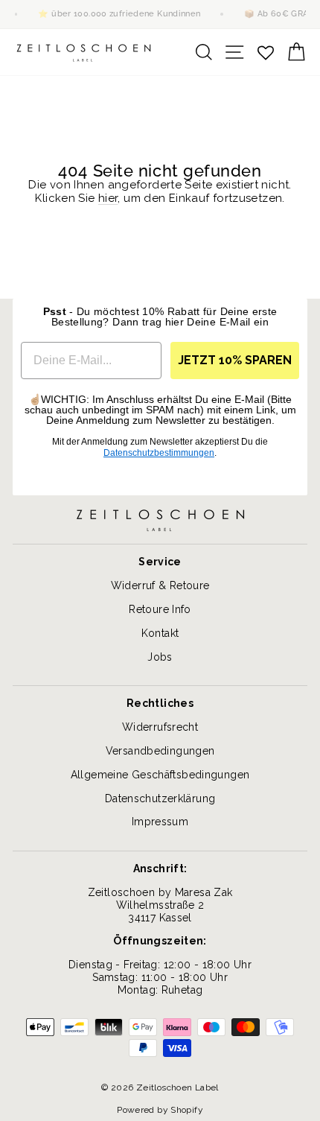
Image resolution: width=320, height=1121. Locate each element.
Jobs (160, 657)
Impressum (160, 822)
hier (108, 198)
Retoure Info (160, 609)
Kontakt (160, 633)
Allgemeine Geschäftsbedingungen (160, 775)
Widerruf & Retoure (160, 585)
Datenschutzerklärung (160, 798)
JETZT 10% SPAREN (235, 360)
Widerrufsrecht (160, 727)
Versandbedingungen (160, 751)
